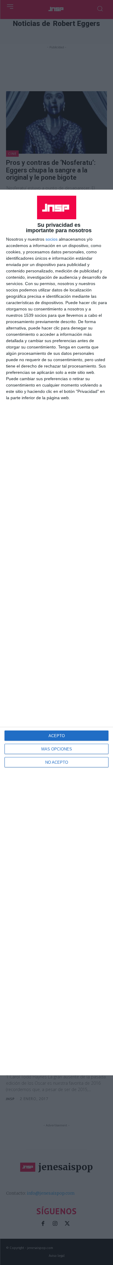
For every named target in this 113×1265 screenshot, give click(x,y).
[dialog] (56, 632)
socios (52, 239)
